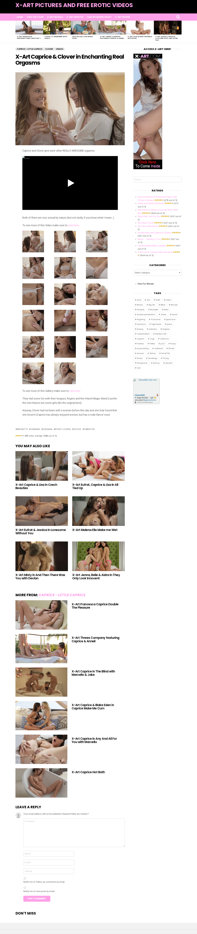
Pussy (173, 343)
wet (138, 368)
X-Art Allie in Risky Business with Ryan (140, 37)
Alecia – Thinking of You (149, 239)
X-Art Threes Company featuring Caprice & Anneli (112, 37)
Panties (140, 343)
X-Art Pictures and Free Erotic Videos (74, 5)
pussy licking (63, 429)
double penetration (146, 314)
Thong (166, 358)
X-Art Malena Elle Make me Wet (94, 530)
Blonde (174, 304)
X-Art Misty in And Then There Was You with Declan (40, 576)
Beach (140, 304)
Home (20, 17)
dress (163, 314)
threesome (142, 363)
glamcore (171, 319)
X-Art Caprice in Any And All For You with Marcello (94, 740)
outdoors (164, 338)
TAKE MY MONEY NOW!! (99, 17)
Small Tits (165, 353)
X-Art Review (122, 17)
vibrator (89, 429)
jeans (169, 324)
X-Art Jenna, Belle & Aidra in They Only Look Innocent (96, 576)
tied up (156, 363)
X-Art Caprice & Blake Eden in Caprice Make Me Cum (93, 706)
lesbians (35, 429)
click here (73, 225)
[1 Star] (16, 436)
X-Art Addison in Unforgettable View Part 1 (29, 37)
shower (140, 353)
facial (174, 314)
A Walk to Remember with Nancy (56, 37)
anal (139, 300)
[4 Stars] (21, 436)
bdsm (168, 300)
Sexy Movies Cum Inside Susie (82, 37)
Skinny (153, 353)
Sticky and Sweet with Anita (151, 203)
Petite (152, 343)
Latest (175, 8)
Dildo (166, 309)
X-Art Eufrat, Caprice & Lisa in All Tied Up (95, 486)
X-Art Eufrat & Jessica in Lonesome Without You (40, 531)
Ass (148, 300)
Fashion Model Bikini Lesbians (152, 245)
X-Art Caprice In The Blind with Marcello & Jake (93, 673)
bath (158, 300)
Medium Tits (160, 333)
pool (163, 343)
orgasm (47, 429)
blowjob (141, 309)
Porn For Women (146, 284)
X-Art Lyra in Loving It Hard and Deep (155, 252)
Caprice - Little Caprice (62, 595)
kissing (140, 329)
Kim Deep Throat (146, 223)
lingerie (166, 329)
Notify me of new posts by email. (39, 891)
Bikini (163, 304)
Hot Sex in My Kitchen (148, 226)
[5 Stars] (23, 436)
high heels (156, 324)
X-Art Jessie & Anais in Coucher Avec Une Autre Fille (166, 38)
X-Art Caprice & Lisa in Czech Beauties (36, 486)
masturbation (143, 333)
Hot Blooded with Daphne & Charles (154, 232)
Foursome (156, 319)
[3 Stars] (20, 436)
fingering (141, 319)
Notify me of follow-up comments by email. (44, 882)
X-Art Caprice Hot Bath (88, 772)
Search (178, 17)
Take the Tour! (35, 17)
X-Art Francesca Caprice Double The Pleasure (95, 606)
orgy (152, 338)
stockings (152, 358)
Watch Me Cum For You (149, 216)
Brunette (22, 429)
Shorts (171, 348)
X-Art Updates (74, 17)
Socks (77, 429)
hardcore (141, 324)
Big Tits (152, 304)
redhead (158, 348)
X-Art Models (55, 17)
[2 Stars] (18, 436)
